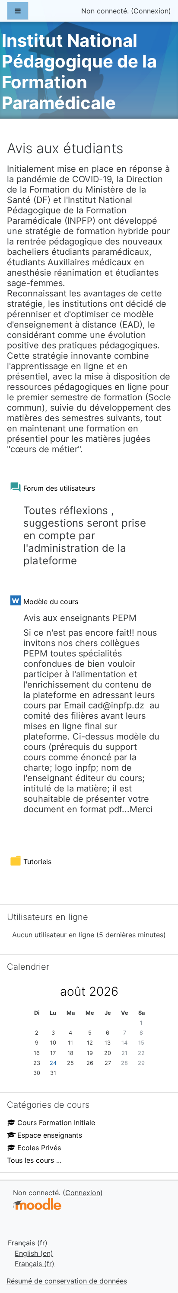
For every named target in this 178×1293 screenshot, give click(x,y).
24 (53, 1063)
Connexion (151, 10)
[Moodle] (37, 1204)
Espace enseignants (49, 1135)
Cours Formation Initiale (56, 1122)
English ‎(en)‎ (34, 1253)
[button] (158, 1250)
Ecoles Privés (39, 1147)
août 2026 (89, 991)
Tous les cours (30, 1160)
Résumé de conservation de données (66, 1281)
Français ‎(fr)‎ (28, 1242)
